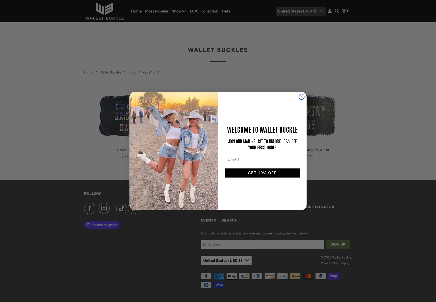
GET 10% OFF (262, 173)
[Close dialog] (301, 97)
